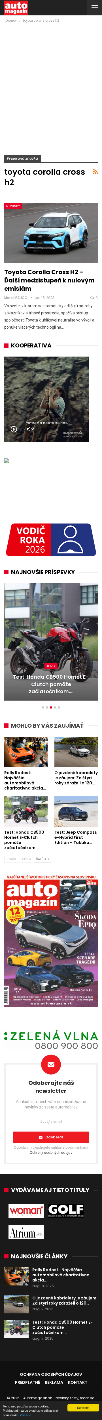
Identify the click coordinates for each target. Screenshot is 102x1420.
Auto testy (51, 673)
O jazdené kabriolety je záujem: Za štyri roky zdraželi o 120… (64, 1300)
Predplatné (27, 1382)
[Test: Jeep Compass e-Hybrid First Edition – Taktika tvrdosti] (51, 642)
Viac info (25, 1415)
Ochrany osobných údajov (51, 1152)
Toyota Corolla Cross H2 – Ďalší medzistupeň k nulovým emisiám (49, 280)
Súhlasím (83, 1407)
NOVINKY (13, 206)
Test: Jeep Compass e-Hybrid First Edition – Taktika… (51, 688)
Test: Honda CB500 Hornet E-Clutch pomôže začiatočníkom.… (62, 1327)
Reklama (54, 1382)
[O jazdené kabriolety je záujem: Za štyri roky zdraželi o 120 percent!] (76, 752)
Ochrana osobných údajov (51, 1374)
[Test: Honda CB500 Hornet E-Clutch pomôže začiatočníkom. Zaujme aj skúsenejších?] (26, 811)
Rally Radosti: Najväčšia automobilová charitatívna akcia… (61, 1275)
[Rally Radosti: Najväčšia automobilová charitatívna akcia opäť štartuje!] (26, 752)
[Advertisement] (51, 78)
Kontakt (77, 1382)
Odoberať (54, 1137)
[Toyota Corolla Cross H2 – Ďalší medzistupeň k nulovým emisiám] (51, 233)
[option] (51, 644)
